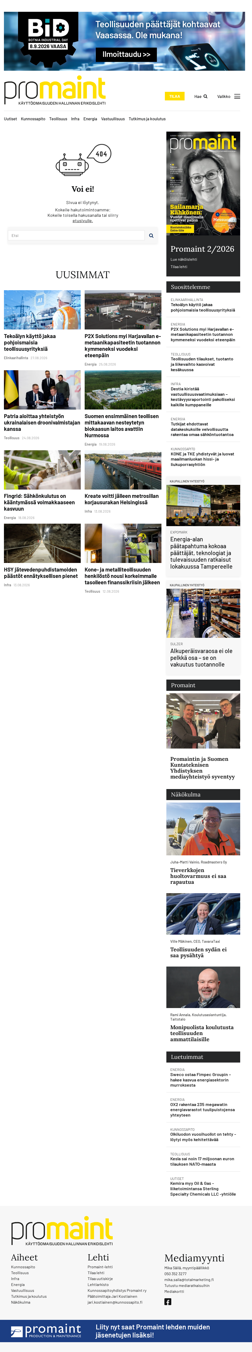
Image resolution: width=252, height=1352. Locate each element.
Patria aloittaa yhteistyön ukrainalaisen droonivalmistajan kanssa (42, 422)
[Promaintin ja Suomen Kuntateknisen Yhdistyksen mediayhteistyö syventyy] (203, 721)
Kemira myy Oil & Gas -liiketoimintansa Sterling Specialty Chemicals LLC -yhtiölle (203, 1188)
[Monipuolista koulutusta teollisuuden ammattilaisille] (203, 987)
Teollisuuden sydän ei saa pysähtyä (198, 952)
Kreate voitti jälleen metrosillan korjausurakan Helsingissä (122, 498)
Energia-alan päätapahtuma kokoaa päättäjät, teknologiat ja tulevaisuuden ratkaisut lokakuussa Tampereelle (201, 552)
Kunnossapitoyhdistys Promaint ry (117, 1290)
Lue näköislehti (184, 259)
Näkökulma (20, 1302)
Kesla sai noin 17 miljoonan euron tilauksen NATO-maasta (202, 1161)
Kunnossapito (33, 118)
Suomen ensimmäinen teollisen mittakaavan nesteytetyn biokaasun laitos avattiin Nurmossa (122, 425)
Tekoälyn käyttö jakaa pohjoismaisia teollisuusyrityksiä (30, 342)
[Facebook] (167, 1301)
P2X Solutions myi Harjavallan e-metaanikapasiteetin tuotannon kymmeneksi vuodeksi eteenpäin (123, 345)
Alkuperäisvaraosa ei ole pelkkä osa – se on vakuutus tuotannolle (201, 657)
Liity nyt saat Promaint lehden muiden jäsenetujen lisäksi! (153, 1331)
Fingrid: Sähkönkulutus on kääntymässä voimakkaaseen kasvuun (39, 502)
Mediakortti (174, 1291)
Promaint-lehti (100, 1266)
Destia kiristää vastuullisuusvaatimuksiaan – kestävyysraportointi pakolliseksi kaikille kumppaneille (203, 396)
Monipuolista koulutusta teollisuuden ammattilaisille (202, 1033)
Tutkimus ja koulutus (147, 118)
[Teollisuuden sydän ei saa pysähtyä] (203, 914)
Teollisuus (58, 118)
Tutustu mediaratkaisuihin (187, 1285)
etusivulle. (83, 220)
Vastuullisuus (113, 118)
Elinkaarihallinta (187, 300)
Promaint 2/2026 (202, 249)
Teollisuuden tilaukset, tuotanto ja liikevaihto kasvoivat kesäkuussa (202, 364)
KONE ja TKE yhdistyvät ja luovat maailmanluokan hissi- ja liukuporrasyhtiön (202, 459)
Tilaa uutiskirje (100, 1278)
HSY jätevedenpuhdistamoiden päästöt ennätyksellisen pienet (41, 572)
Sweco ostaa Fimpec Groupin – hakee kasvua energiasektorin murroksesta (200, 1080)
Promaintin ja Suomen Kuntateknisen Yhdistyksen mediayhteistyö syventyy (202, 767)
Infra (75, 118)
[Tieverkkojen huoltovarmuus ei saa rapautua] (203, 829)
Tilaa (174, 96)
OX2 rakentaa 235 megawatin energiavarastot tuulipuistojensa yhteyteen (202, 1110)
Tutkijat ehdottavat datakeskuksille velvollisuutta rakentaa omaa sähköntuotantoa (202, 429)
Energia (90, 118)
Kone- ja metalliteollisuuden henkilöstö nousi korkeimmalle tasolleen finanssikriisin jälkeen (122, 575)
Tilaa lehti (179, 266)
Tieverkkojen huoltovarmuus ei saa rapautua (198, 876)
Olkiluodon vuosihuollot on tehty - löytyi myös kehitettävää (203, 1136)
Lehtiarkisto (98, 1284)
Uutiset (10, 118)
